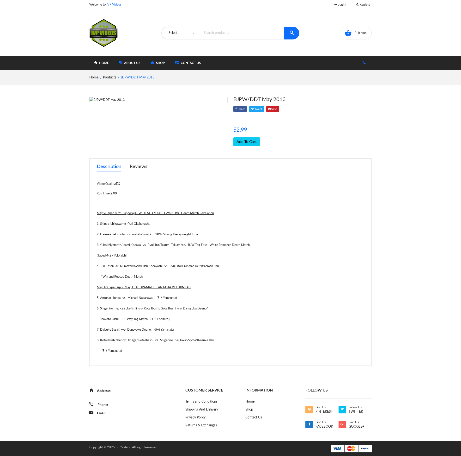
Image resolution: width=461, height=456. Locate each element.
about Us (131, 63)
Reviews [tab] (138, 166)
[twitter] (342, 409)
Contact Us (190, 63)
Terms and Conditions (201, 401)
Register (365, 4)
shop (160, 63)
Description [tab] (109, 166)
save (274, 109)
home (103, 63)
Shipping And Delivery (201, 409)
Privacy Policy (195, 417)
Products (109, 77)
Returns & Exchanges (201, 425)
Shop (249, 409)
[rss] (309, 409)
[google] (342, 424)
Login (341, 4)
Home (250, 401)
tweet (258, 109)
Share (241, 109)
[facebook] (309, 424)
